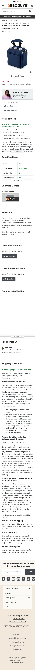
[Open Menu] (3, 5)
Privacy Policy (17, 634)
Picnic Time (6, 32)
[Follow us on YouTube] (13, 579)
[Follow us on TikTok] (28, 579)
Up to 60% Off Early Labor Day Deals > (17, 17)
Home (3, 20)
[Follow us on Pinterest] (23, 579)
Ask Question (8, 279)
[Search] (30, 11)
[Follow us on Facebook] (3, 579)
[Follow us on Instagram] (18, 579)
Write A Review (9, 256)
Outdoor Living (13, 20)
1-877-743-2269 (17, 1)
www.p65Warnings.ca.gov (11, 352)
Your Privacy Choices (16, 642)
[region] (17, 54)
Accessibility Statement (17, 638)
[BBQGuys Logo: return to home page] (17, 5)
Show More (17, 151)
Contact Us (17, 650)
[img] (17, 53)
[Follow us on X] (8, 579)
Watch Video (19, 76)
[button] (17, 588)
